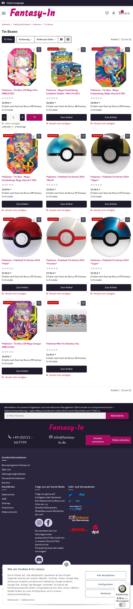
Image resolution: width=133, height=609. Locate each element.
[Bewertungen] (8, 98)
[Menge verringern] (4, 117)
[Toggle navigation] (4, 13)
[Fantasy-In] (32, 13)
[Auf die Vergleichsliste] (34, 49)
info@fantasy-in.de (64, 440)
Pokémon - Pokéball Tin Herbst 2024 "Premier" (65, 262)
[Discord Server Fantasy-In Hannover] (39, 559)
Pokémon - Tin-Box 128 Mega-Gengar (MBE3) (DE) (21, 345)
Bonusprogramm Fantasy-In (16, 465)
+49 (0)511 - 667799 (22, 440)
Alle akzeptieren (106, 575)
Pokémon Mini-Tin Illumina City (62, 343)
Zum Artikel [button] (66, 117)
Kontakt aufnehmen (98, 440)
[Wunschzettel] (107, 13)
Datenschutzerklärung (15, 410)
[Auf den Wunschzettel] (38, 49)
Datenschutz (8, 494)
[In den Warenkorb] (34, 117)
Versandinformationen (13, 478)
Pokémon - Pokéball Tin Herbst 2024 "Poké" (21, 262)
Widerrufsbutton (120, 440)
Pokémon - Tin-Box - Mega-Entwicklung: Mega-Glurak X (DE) (108, 92)
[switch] (122, 605)
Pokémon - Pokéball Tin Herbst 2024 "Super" (110, 262)
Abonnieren (117, 415)
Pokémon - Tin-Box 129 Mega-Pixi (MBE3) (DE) (19, 92)
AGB (4, 498)
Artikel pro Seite (44, 39)
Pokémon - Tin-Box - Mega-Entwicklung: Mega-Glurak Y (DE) (19, 178)
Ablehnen (106, 593)
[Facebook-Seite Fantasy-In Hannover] (48, 522)
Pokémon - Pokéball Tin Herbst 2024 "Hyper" (110, 178)
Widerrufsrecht (9, 511)
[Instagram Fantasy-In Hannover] (39, 522)
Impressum (8, 507)
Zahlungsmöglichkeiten (14, 473)
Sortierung (24, 39)
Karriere (6, 482)
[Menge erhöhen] (22, 117)
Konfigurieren (105, 584)
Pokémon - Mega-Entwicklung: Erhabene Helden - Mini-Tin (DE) (63, 92)
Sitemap (6, 503)
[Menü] (128, 585)
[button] (113, 13)
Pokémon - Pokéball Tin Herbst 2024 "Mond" (65, 178)
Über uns (6, 469)
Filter (9, 39)
